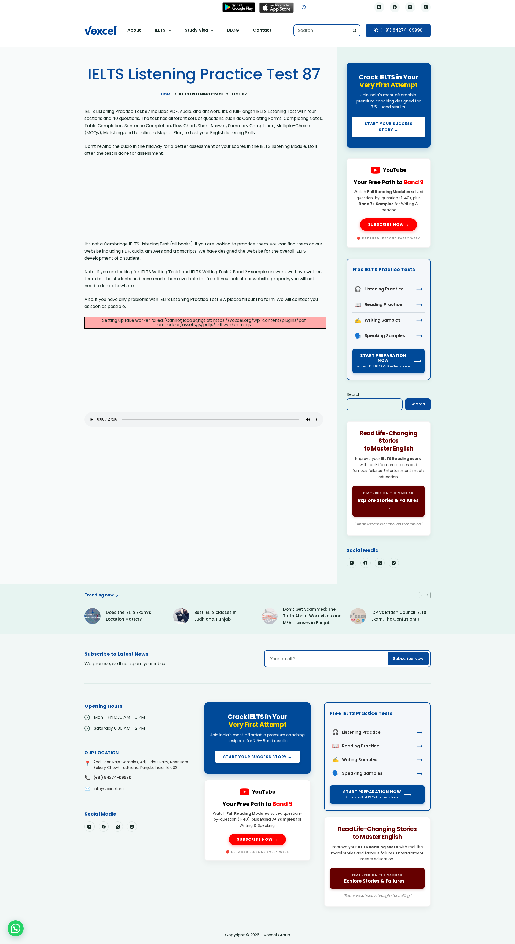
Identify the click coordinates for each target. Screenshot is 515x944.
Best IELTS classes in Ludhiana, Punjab (215, 616)
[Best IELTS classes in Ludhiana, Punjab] (181, 616)
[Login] (304, 7)
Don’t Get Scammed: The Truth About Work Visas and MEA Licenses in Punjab (312, 615)
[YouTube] (379, 7)
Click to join (389, 105)
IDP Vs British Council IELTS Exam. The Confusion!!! (398, 616)
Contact (262, 30)
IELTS (160, 30)
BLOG (233, 30)
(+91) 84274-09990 (401, 30)
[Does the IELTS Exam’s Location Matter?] (92, 616)
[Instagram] (410, 7)
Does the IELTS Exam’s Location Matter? (128, 616)
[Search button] (354, 30)
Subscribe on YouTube (388, 203)
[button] (16, 928)
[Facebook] (395, 7)
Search (353, 394)
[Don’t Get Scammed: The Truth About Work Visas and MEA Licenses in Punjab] (270, 616)
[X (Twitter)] (426, 7)
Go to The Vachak (388, 478)
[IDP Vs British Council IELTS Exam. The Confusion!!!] (358, 616)
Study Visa (196, 30)
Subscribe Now (408, 658)
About (134, 30)
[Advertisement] (203, 200)
